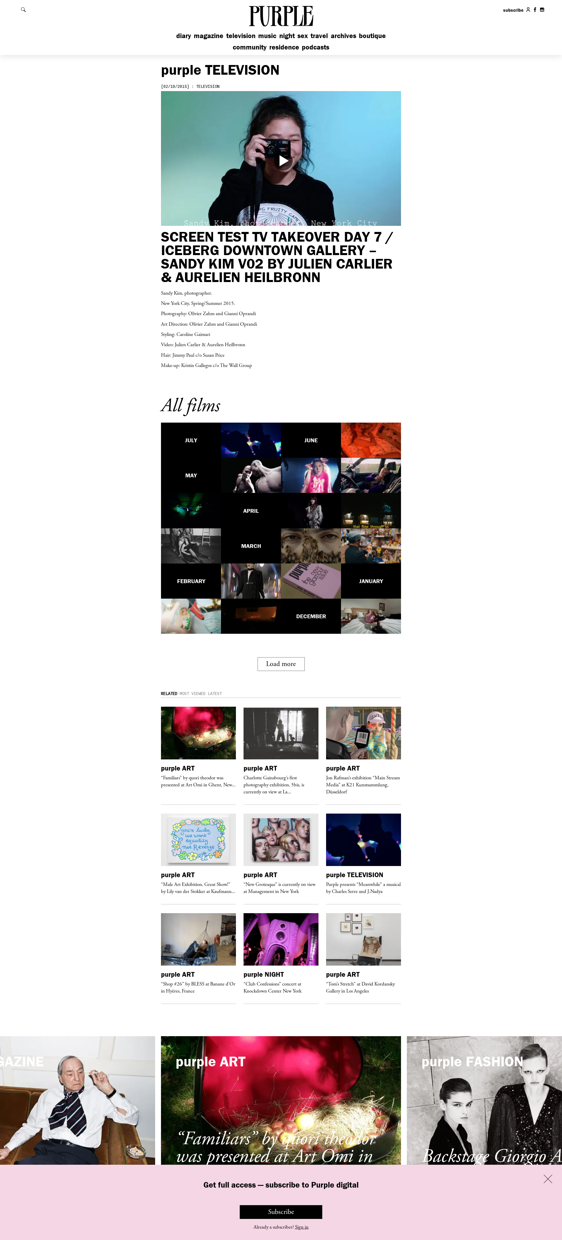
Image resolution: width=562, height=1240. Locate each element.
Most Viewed (192, 693)
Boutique (372, 35)
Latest (215, 693)
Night (287, 35)
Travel (319, 35)
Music (267, 35)
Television (241, 35)
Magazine (208, 35)
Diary (183, 35)
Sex (302, 35)
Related (169, 693)
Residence (284, 47)
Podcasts (315, 47)
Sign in (302, 1227)
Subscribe (281, 1211)
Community (250, 47)
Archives (343, 35)
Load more (281, 664)
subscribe (513, 10)
